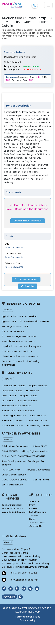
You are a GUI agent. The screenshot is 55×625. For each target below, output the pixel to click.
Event (32, 504)
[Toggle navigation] (48, 5)
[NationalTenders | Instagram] (37, 588)
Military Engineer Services (35, 451)
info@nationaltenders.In (24, 579)
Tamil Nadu (23, 57)
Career (33, 508)
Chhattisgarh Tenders (14, 415)
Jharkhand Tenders (12, 420)
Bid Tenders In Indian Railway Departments (25, 566)
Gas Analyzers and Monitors (17, 351)
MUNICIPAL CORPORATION (15, 479)
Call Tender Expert (28, 279)
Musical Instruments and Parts (18, 341)
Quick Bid (29, 286)
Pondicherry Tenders (38, 425)
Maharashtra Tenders (13, 385)
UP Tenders (8, 400)
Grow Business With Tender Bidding (21, 556)
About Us (34, 501)
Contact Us (35, 526)
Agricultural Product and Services (20, 316)
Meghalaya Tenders (12, 425)
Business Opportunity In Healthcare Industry (25, 563)
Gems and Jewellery (13, 331)
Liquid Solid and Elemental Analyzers (21, 346)
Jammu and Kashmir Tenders (18, 410)
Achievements (37, 522)
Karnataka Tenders (37, 420)
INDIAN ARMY (40, 446)
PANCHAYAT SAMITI (12, 469)
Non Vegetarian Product (15, 326)
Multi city (11, 57)
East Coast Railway (12, 484)
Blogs (32, 519)
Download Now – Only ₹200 (28, 220)
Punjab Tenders (28, 395)
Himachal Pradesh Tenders (16, 405)
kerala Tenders (38, 415)
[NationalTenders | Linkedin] (17, 588)
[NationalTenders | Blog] (30, 588)
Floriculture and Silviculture (34, 321)
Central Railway (41, 479)
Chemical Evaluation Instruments (20, 356)
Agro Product (9, 321)
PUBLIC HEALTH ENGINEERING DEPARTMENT (23, 456)
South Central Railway (14, 474)
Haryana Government (38, 469)
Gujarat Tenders (38, 385)
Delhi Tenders (9, 395)
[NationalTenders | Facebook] (4, 588)
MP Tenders (32, 390)
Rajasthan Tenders (12, 390)
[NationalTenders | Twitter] (10, 588)
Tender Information (12, 508)
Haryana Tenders (27, 400)
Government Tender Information (19, 559)
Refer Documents (14, 247)
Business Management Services (19, 336)
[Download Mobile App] (20, 596)
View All (8, 309)
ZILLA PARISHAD (10, 451)
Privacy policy (27, 620)
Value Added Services (14, 511)
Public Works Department (15, 446)
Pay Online (9, 596)
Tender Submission (12, 504)
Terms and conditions (27, 616)
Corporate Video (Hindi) (15, 552)
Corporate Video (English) (16, 549)
